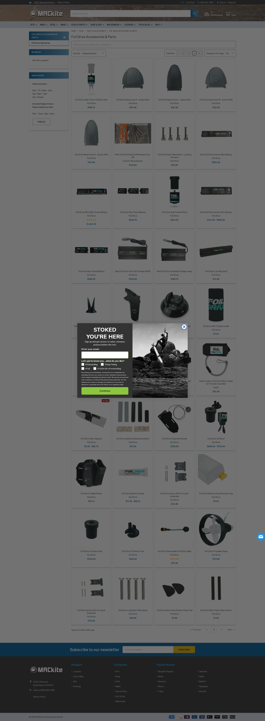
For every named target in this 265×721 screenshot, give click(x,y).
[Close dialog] (184, 326)
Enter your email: (90, 349)
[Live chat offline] (261, 537)
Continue (105, 391)
